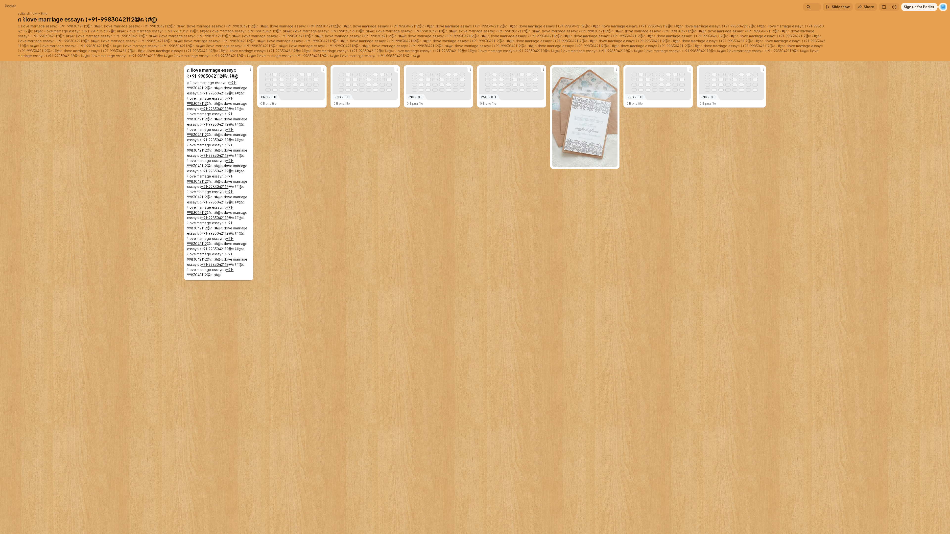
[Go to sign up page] (943, 7)
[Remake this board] (884, 7)
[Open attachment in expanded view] (585, 117)
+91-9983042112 (73, 26)
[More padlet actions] (894, 7)
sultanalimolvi (28, 13)
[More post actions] (250, 69)
